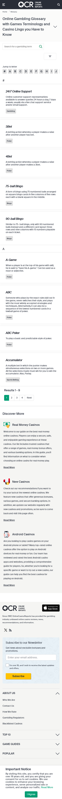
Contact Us (8, 705)
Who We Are (9, 699)
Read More (47, 787)
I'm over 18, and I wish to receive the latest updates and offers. (32, 667)
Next (29, 397)
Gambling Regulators (13, 717)
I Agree (31, 794)
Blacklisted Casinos (12, 723)
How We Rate (9, 711)
